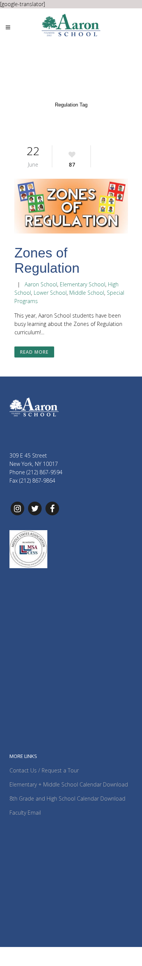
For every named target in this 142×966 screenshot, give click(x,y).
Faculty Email (25, 812)
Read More (34, 352)
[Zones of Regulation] (71, 207)
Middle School (86, 292)
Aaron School (41, 284)
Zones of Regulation (47, 260)
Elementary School (82, 284)
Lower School (50, 292)
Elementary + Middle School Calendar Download (68, 784)
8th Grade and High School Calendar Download (67, 798)
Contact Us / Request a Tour (44, 770)
